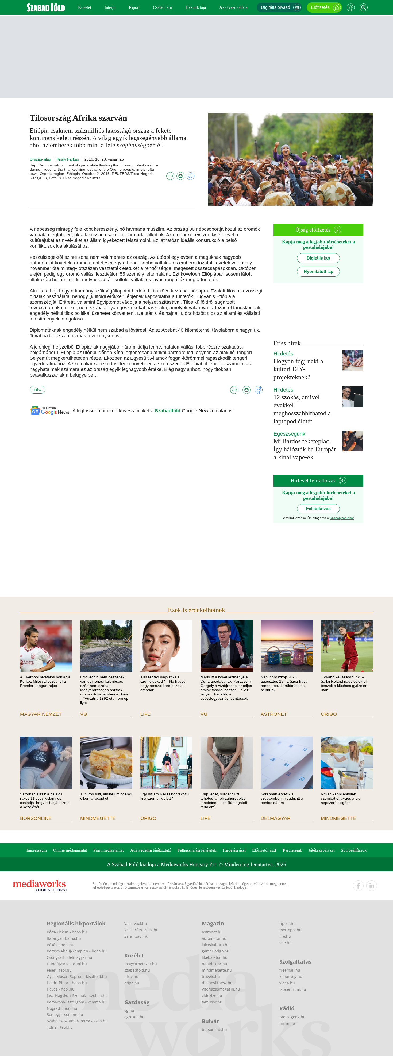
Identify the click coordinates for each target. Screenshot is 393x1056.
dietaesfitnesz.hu (217, 982)
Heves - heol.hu (61, 989)
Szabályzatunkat (342, 518)
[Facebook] (351, 7)
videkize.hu (212, 995)
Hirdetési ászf (234, 850)
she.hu (285, 942)
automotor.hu (214, 938)
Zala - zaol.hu (136, 936)
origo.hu (131, 982)
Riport (134, 7)
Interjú (110, 7)
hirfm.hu (287, 1023)
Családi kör (162, 7)
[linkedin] (371, 885)
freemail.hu (289, 970)
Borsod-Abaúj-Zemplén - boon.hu (77, 950)
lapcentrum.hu (292, 989)
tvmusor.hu (212, 1001)
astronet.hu (212, 931)
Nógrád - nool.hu (62, 1008)
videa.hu (287, 982)
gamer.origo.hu (215, 950)
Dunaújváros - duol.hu (67, 963)
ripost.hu (287, 923)
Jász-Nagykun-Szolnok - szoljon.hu (77, 995)
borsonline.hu (214, 1029)
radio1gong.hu (292, 1016)
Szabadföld (168, 410)
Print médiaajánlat (108, 850)
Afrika (37, 390)
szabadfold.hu (137, 970)
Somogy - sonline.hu (65, 1014)
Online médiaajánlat (70, 850)
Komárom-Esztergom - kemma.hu (77, 1001)
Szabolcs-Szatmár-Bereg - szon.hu (77, 1020)
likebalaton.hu (215, 957)
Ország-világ (40, 159)
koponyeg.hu (290, 976)
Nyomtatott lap (318, 271)
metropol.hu (290, 929)
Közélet (84, 7)
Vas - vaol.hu (135, 923)
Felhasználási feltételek (197, 850)
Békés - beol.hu (60, 944)
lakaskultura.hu (216, 944)
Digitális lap (318, 258)
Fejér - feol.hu (59, 970)
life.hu (285, 936)
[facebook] (358, 885)
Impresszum (36, 850)
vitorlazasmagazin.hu (221, 989)
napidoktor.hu (214, 963)
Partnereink (292, 850)
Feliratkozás (318, 508)
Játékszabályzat (321, 850)
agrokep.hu (134, 1016)
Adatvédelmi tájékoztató (150, 850)
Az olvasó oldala (233, 7)
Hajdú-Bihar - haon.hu (67, 982)
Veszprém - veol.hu (141, 929)
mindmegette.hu (217, 970)
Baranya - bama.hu (64, 938)
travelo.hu (211, 976)
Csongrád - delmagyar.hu (69, 957)
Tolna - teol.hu (60, 1027)
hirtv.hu (131, 976)
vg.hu (129, 1010)
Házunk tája (196, 7)
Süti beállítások (354, 850)
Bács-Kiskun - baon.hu (67, 931)
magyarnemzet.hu (140, 963)
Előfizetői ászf (264, 850)
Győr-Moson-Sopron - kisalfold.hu (77, 976)
